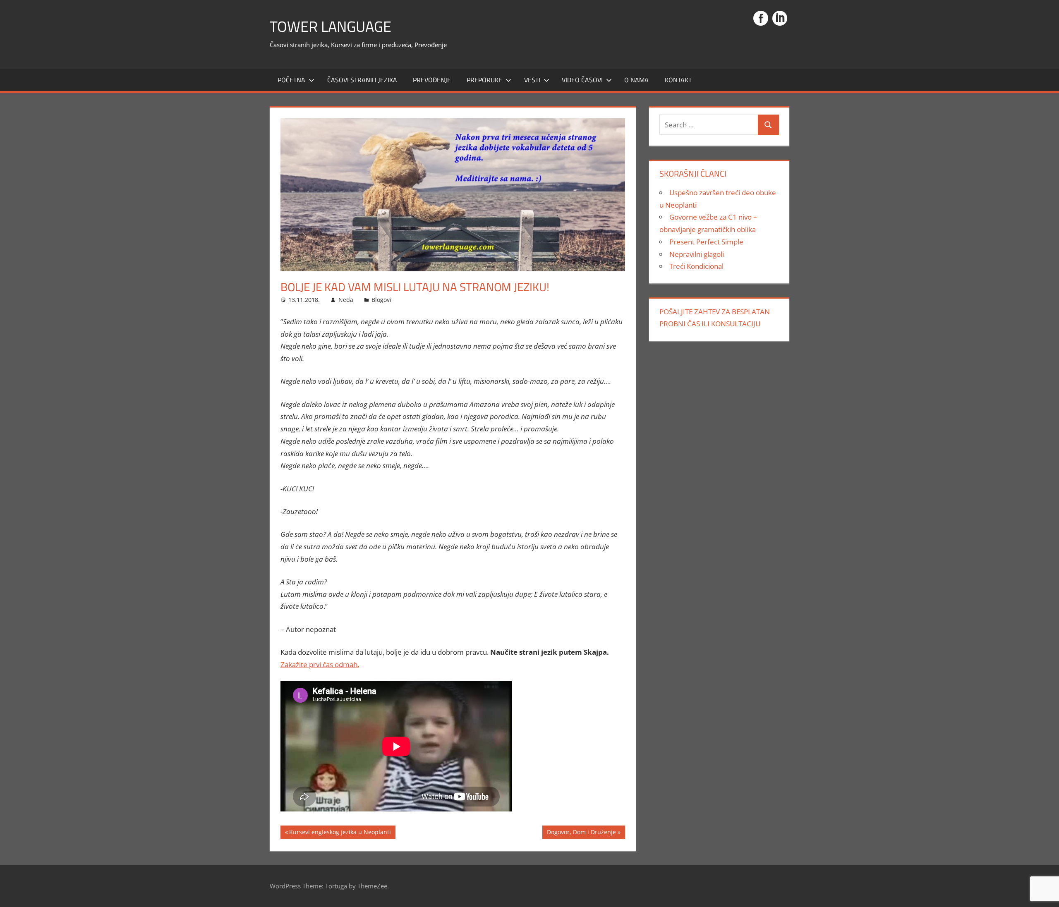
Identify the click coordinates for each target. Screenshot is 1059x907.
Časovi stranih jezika (362, 80)
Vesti (532, 80)
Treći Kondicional (696, 266)
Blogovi (381, 300)
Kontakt (678, 80)
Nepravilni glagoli (696, 254)
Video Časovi (582, 80)
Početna (291, 80)
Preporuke (484, 80)
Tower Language (330, 26)
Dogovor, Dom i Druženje (581, 833)
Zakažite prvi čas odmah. (319, 664)
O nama (636, 80)
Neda (345, 300)
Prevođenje (432, 80)
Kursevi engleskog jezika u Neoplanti (340, 833)
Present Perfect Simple (706, 241)
